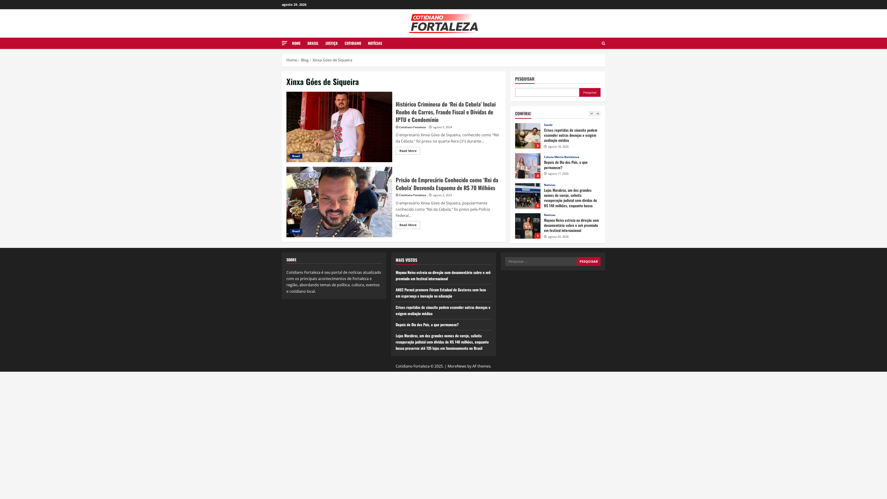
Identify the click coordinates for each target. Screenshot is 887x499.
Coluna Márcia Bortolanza (561, 157)
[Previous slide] (591, 113)
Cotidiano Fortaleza (412, 127)
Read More (409, 151)
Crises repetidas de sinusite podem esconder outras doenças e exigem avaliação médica (528, 136)
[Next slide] (598, 113)
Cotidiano (353, 43)
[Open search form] (603, 43)
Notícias (375, 43)
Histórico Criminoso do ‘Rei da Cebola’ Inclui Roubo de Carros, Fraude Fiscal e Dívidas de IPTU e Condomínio (339, 127)
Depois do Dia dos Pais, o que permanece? (528, 166)
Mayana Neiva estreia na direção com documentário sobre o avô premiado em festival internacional (528, 226)
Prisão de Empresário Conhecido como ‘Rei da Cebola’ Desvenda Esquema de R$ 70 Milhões (339, 202)
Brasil (313, 43)
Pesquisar (525, 79)
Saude (548, 125)
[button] (284, 43)
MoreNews (457, 366)
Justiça (331, 43)
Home (296, 43)
